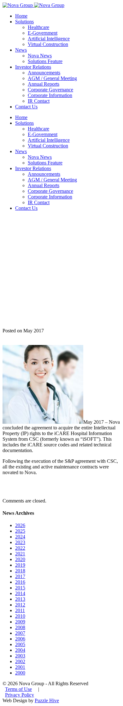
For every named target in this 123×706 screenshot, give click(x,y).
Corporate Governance (50, 89)
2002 (20, 661)
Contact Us (26, 106)
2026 (20, 525)
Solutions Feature (45, 61)
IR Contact (39, 101)
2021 (20, 553)
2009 (20, 621)
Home (21, 16)
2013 (20, 599)
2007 (20, 633)
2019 (20, 565)
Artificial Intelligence (49, 38)
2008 (20, 627)
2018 (20, 570)
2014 (20, 593)
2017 (20, 576)
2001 (20, 667)
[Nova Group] (33, 5)
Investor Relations (33, 67)
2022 (20, 548)
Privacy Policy (19, 694)
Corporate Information (50, 95)
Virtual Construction (48, 44)
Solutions (24, 21)
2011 (20, 610)
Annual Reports (43, 84)
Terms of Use (18, 689)
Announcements (44, 72)
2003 (20, 655)
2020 (20, 559)
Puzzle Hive (47, 700)
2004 (20, 650)
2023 (20, 542)
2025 (20, 531)
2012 (20, 604)
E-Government (42, 33)
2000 (20, 672)
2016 (20, 582)
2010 (20, 616)
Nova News (40, 55)
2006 (20, 638)
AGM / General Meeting (52, 78)
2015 (20, 587)
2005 (20, 644)
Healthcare (38, 27)
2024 (20, 536)
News (21, 50)
